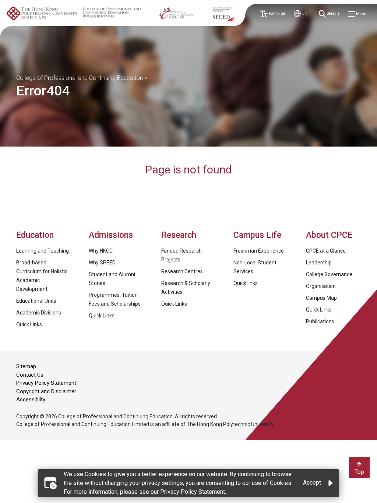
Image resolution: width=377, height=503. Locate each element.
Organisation (321, 286)
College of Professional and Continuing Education (79, 77)
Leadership (319, 262)
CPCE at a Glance (326, 251)
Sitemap (26, 366)
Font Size (276, 13)
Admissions (112, 235)
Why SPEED (102, 262)
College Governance (329, 274)
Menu (360, 14)
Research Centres (182, 271)
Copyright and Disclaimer (46, 391)
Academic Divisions (38, 313)
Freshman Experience (258, 251)
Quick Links (29, 324)
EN (304, 13)
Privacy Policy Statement (46, 383)
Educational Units (36, 301)
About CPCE (329, 235)
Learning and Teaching (42, 251)
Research (178, 235)
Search (332, 13)
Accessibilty (30, 399)
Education (35, 235)
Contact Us (29, 375)
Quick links (245, 283)
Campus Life (257, 235)
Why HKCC (101, 251)
